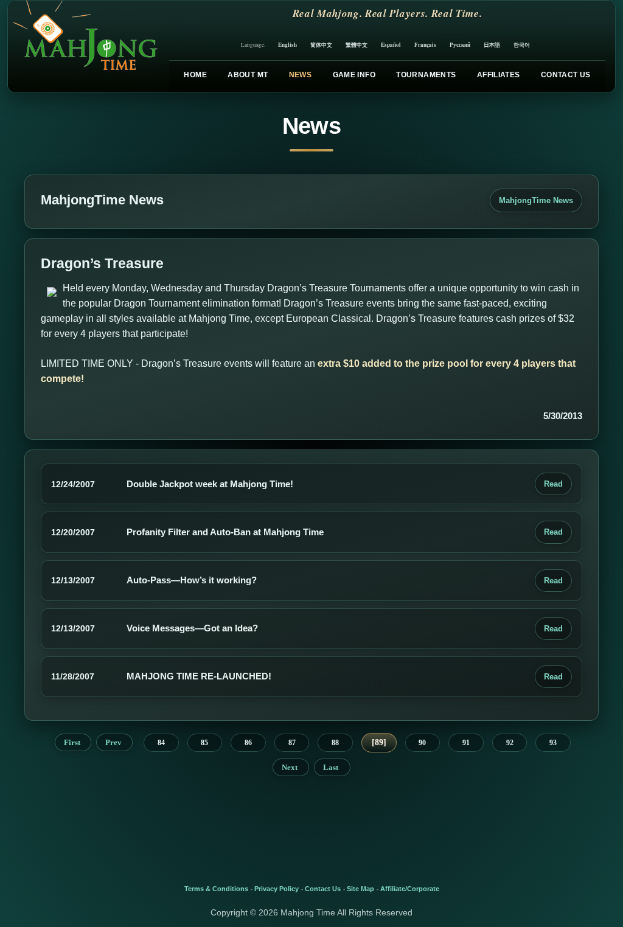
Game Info (354, 75)
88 (335, 742)
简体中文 (321, 45)
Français (425, 45)
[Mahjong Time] (83, 46)
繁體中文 (356, 45)
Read (553, 483)
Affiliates (498, 75)
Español (391, 45)
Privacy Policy (276, 888)
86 (248, 742)
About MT (248, 75)
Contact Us (566, 75)
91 (466, 742)
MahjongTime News (536, 200)
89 (379, 742)
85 (204, 742)
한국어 (521, 45)
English (287, 45)
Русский (460, 45)
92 (509, 742)
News (300, 75)
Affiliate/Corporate (409, 888)
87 (292, 742)
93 (553, 742)
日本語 (492, 45)
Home (195, 75)
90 (422, 742)
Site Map (360, 888)
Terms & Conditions (216, 888)
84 (161, 742)
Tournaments (426, 75)
